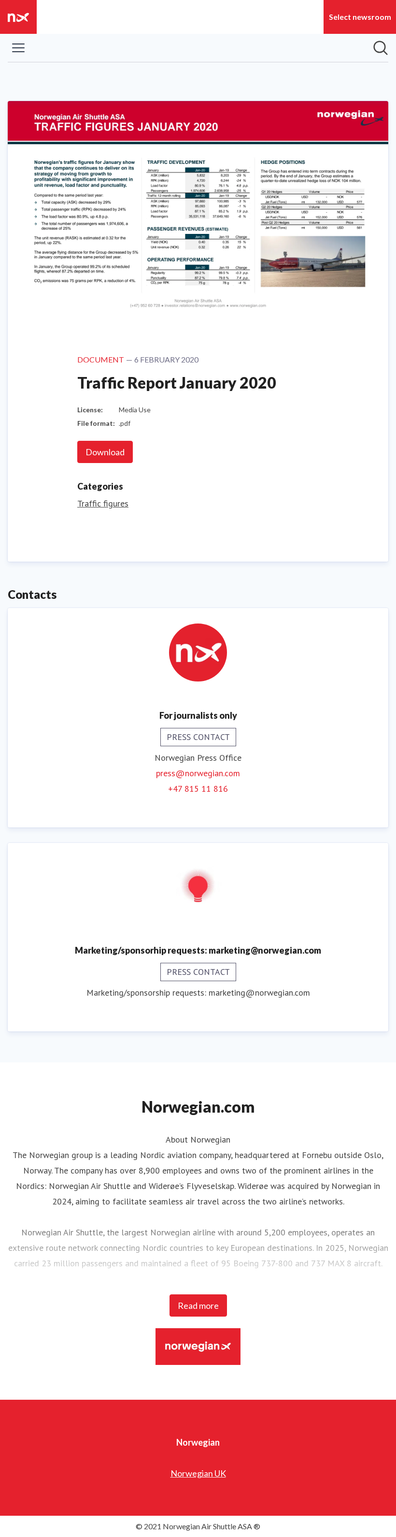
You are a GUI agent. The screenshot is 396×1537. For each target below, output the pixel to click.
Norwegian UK (198, 1473)
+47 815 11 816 (198, 788)
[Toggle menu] (18, 48)
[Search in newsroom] (380, 48)
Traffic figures (102, 503)
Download (105, 452)
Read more (198, 1305)
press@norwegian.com (198, 773)
